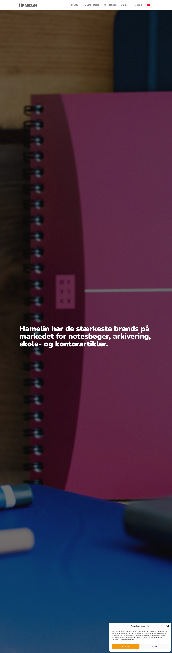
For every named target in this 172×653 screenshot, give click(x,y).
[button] (167, 626)
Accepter (126, 646)
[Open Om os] (129, 4)
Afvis (154, 646)
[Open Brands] (80, 4)
